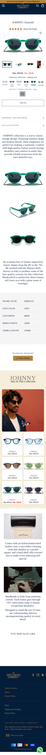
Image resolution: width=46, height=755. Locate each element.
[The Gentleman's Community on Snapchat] (42, 675)
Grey (22, 94)
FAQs (7, 705)
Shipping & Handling (13, 709)
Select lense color (23, 89)
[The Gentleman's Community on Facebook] (33, 675)
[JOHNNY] (23, 410)
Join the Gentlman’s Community (21, 723)
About (7, 692)
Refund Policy (10, 713)
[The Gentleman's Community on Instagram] (38, 675)
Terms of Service (11, 688)
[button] (23, 29)
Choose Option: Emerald (23, 77)
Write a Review (25, 359)
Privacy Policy (10, 696)
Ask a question (10, 125)
